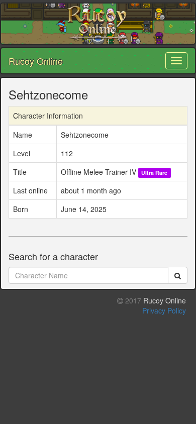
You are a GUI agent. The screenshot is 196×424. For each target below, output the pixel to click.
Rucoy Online (36, 60)
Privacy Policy (164, 310)
